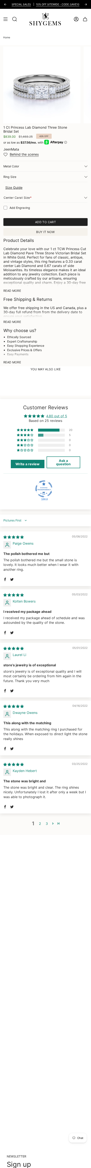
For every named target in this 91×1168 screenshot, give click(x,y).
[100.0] (43, 488)
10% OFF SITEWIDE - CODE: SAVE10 (57, 4)
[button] (25, 430)
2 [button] (40, 823)
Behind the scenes (24, 154)
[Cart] (85, 19)
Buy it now (45, 232)
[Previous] (5, 4)
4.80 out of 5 (56, 416)
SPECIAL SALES (21, 4)
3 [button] (47, 823)
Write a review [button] (27, 464)
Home (6, 37)
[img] (13, 537)
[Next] (86, 4)
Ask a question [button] (63, 462)
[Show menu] (5, 19)
